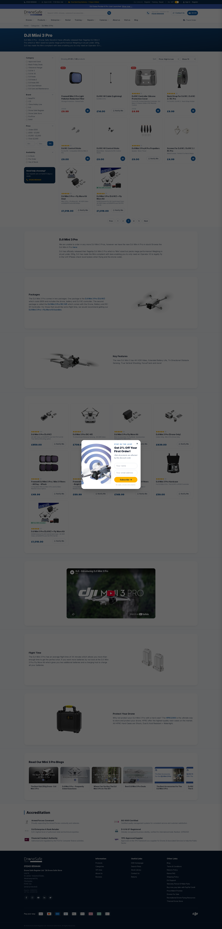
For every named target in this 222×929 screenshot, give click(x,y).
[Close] (137, 443)
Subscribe (124, 480)
